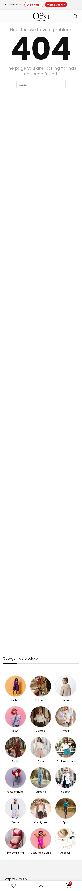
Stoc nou (33, 4)
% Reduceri (55, 4)
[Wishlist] (13, 885)
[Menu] (5, 16)
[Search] (75, 16)
